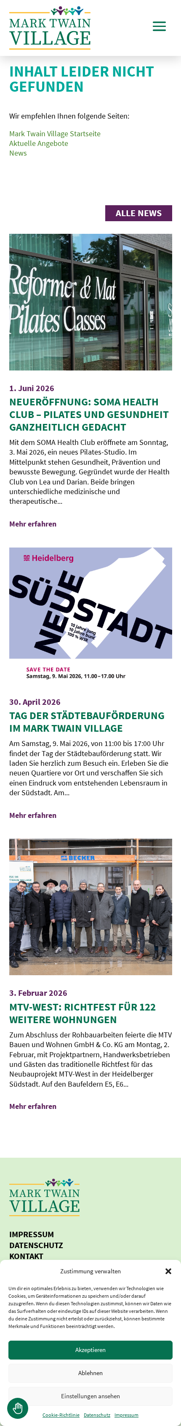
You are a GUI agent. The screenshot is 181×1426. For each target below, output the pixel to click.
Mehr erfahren (32, 524)
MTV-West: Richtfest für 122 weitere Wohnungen (82, 1013)
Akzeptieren (90, 1350)
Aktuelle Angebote (38, 143)
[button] (168, 1271)
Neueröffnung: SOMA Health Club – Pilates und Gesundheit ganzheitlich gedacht (89, 414)
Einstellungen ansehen (90, 1396)
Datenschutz (97, 1415)
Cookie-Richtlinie (61, 1415)
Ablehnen (90, 1373)
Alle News (139, 213)
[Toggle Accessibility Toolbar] (17, 1408)
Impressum (126, 1415)
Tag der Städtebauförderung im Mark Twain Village (87, 722)
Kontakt (26, 1256)
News (18, 153)
